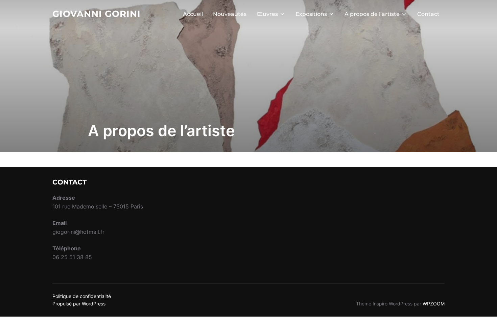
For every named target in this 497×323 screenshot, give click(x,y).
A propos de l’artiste (372, 14)
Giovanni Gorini (96, 13)
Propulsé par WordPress (78, 303)
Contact (428, 14)
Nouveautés (229, 14)
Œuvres (267, 14)
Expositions (311, 14)
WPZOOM (434, 303)
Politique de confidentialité (81, 296)
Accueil (193, 14)
